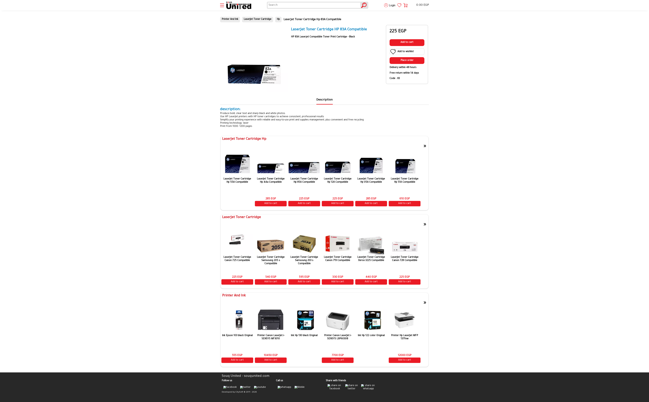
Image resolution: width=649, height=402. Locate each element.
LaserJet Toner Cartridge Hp (244, 139)
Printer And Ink (230, 19)
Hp (278, 19)
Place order (407, 60)
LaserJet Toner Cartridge (257, 19)
